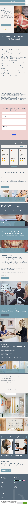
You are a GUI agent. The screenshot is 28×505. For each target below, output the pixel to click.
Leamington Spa (5, 128)
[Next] (27, 196)
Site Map (2, 498)
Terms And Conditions (3, 496)
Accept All (25, 502)
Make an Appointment (13, 1)
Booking (2, 487)
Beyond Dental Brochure (4, 488)
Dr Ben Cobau (8, 102)
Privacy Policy (2, 497)
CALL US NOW (13, 4)
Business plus (16, 486)
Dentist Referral (16, 487)
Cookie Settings (20, 502)
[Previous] (0, 196)
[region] (14, 502)
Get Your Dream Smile (5, 186)
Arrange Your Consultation (6, 470)
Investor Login (16, 485)
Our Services (2, 485)
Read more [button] (3, 155)
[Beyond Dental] (7, 478)
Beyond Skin (2, 493)
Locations (2, 486)
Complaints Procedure (3, 499)
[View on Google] (2, 150)
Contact (2, 492)
